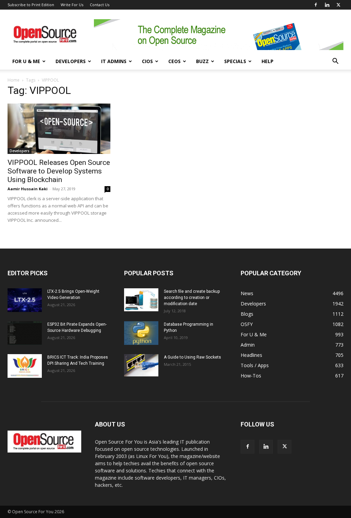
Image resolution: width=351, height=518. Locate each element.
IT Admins (113, 61)
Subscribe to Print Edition (31, 4)
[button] (335, 62)
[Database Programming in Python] (141, 333)
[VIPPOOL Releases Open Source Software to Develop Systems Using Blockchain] (59, 129)
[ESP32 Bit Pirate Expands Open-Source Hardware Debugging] (25, 333)
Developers (71, 61)
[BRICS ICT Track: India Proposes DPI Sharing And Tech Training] (25, 366)
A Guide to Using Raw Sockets (192, 357)
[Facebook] (316, 5)
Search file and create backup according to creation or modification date (192, 297)
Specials (235, 61)
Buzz (202, 61)
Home (14, 80)
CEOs (174, 61)
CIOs (147, 61)
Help (268, 61)
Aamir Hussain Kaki (28, 188)
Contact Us (99, 4)
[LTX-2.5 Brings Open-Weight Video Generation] (25, 300)
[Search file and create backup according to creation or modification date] (141, 299)
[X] (338, 5)
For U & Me (26, 61)
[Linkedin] (327, 5)
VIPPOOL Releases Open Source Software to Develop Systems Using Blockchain (59, 171)
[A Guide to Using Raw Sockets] (141, 365)
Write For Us (72, 4)
